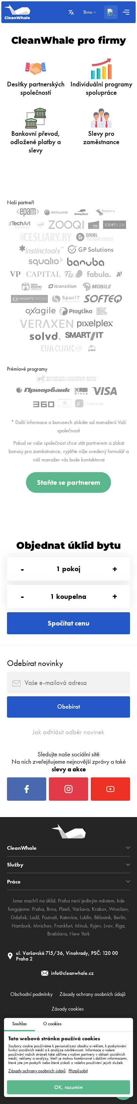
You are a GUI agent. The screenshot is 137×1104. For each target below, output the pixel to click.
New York (79, 934)
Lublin (85, 917)
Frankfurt (63, 926)
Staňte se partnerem (68, 482)
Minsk (81, 926)
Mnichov (42, 926)
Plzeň (64, 909)
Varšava (80, 909)
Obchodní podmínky (31, 994)
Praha (38, 909)
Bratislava (57, 934)
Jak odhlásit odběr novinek (68, 732)
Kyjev (95, 926)
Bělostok (102, 917)
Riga (119, 926)
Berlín (119, 917)
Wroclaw (118, 909)
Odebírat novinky (35, 663)
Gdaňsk (19, 917)
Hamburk (21, 926)
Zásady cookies (68, 1009)
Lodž (34, 917)
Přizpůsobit (78, 1071)
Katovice (68, 917)
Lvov (108, 926)
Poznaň (49, 917)
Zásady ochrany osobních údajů (37, 1071)
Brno (51, 909)
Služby (15, 864)
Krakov (99, 909)
